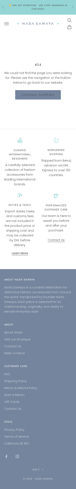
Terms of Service (16, 437)
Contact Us (56, 240)
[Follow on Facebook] (6, 456)
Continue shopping (38, 95)
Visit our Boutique (17, 339)
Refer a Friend (14, 353)
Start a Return (14, 395)
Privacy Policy (14, 430)
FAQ (7, 374)
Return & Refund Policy (20, 388)
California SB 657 (16, 443)
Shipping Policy (15, 381)
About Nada (13, 332)
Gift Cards (11, 402)
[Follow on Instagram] (17, 456)
